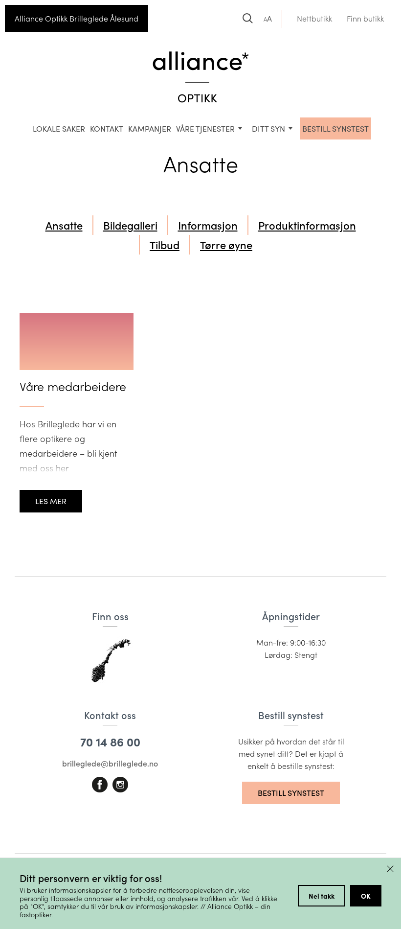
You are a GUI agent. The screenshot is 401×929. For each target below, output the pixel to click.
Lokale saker (59, 128)
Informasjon (208, 225)
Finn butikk (365, 18)
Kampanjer (149, 128)
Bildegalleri (130, 225)
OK (366, 896)
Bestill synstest (291, 793)
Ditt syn (268, 128)
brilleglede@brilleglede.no (110, 763)
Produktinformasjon (307, 225)
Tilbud (164, 244)
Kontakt (106, 128)
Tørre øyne (226, 244)
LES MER (51, 501)
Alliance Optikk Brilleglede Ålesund (76, 18)
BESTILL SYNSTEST (335, 128)
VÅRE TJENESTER (205, 128)
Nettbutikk (314, 18)
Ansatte (64, 225)
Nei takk (321, 896)
